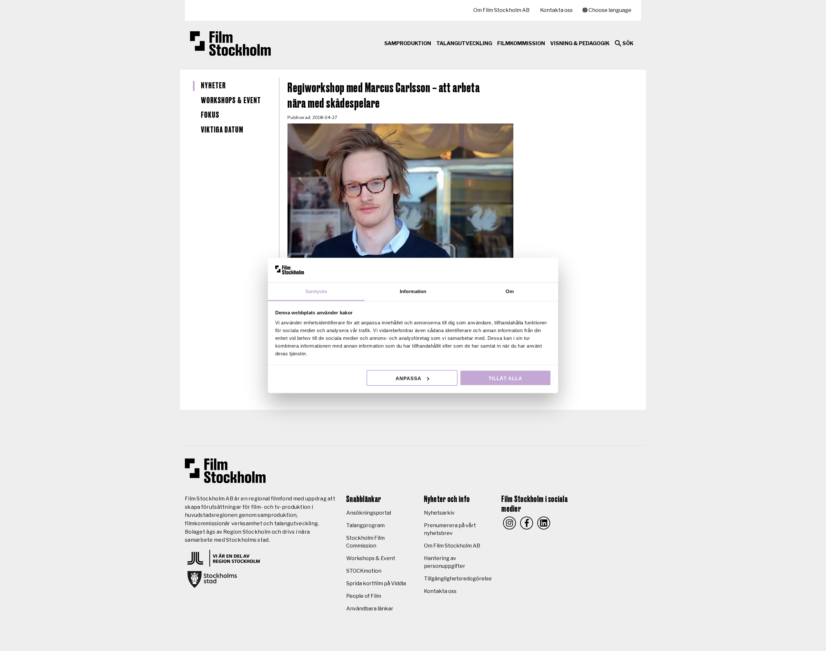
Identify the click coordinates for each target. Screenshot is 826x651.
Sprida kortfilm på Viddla (376, 583)
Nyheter (213, 86)
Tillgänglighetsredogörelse (458, 579)
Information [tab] (413, 291)
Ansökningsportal (368, 513)
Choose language (609, 10)
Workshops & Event (231, 100)
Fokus (210, 115)
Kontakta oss (556, 10)
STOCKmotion (363, 571)
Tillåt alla (505, 378)
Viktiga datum (222, 130)
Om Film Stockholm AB (501, 10)
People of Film (363, 596)
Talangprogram (365, 525)
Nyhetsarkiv (439, 513)
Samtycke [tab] (316, 291)
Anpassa (408, 378)
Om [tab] (510, 291)
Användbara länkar (369, 609)
